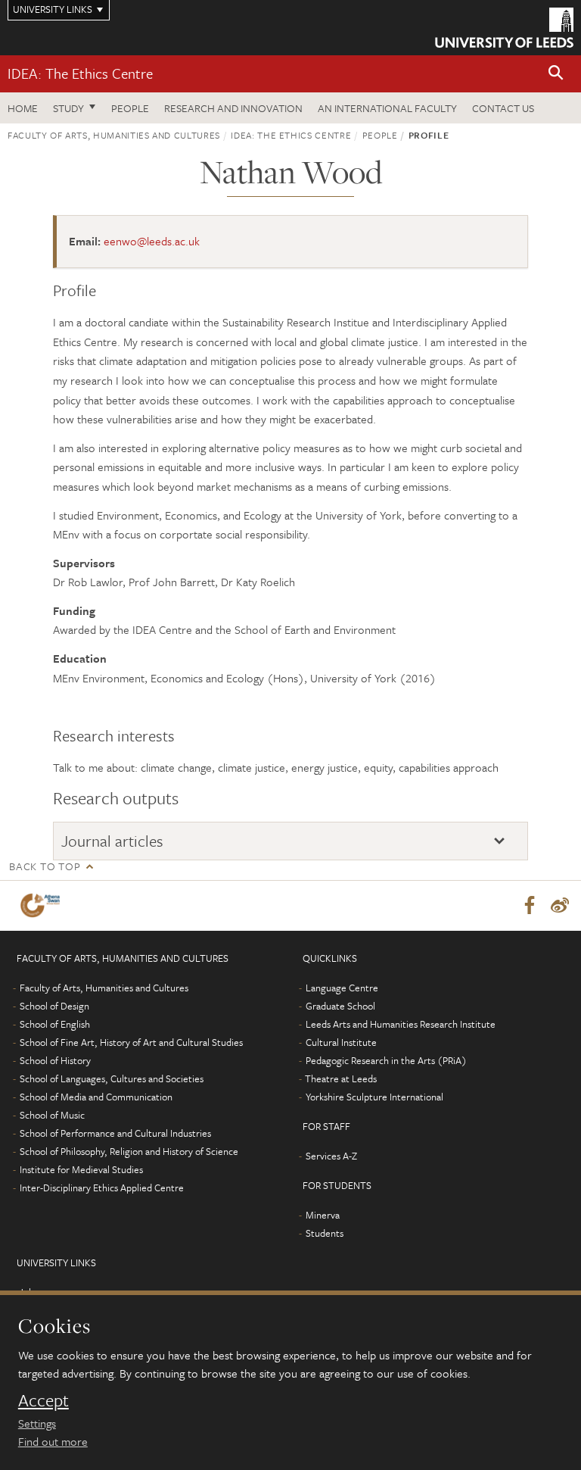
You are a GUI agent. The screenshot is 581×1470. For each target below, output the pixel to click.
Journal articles (112, 841)
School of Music (52, 1114)
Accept (43, 1400)
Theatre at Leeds (341, 1078)
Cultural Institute (341, 1042)
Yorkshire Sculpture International (374, 1096)
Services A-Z (331, 1155)
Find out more (53, 1441)
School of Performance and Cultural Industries (115, 1133)
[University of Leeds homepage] (504, 28)
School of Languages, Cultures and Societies (112, 1078)
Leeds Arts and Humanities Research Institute (401, 1023)
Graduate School (340, 1005)
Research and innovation (233, 108)
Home (23, 108)
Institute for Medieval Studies (81, 1169)
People (130, 108)
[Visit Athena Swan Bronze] (43, 905)
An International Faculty (387, 108)
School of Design (54, 1005)
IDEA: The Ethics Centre (80, 73)
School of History (55, 1060)
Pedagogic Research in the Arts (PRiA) (386, 1060)
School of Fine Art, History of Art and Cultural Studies (131, 1042)
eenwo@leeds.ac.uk (152, 241)
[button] (556, 73)
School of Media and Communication (96, 1096)
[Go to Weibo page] (560, 906)
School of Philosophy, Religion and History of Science (129, 1151)
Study (68, 108)
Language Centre (342, 987)
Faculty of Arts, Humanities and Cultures (114, 135)
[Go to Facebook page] (529, 906)
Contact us (503, 108)
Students (324, 1233)
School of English (55, 1023)
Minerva (323, 1214)
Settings (37, 1423)
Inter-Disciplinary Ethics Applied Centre (102, 1187)
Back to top (44, 866)
